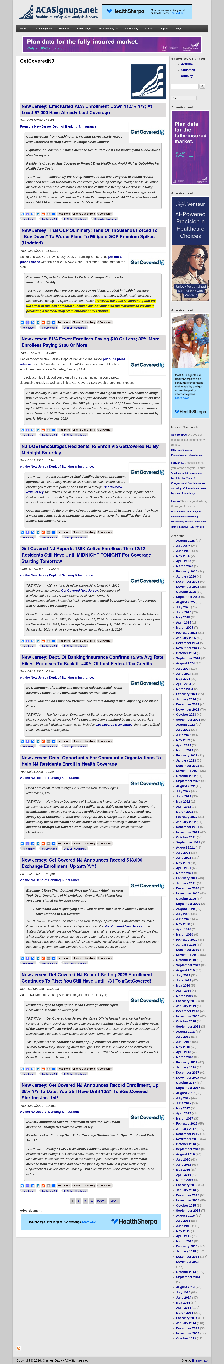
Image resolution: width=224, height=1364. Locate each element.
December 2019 (187, 949)
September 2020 (188, 904)
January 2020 (186, 944)
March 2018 (184, 1057)
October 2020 (186, 898)
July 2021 (183, 852)
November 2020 (187, 893)
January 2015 (186, 1251)
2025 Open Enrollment (75, 963)
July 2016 (183, 1159)
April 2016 (183, 1175)
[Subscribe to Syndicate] (18, 1349)
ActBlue (187, 64)
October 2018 (186, 1021)
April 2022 (183, 806)
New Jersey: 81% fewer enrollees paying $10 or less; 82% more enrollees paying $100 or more (90, 341)
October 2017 (186, 1082)
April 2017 (183, 1113)
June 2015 (183, 1226)
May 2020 (183, 924)
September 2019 (188, 965)
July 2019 (183, 975)
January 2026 (186, 576)
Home (23, 28)
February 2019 (186, 1001)
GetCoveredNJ (49, 219)
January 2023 (186, 760)
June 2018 (183, 1042)
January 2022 (186, 822)
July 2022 (183, 791)
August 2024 (185, 663)
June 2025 (183, 612)
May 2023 (183, 740)
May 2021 (183, 863)
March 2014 (184, 1313)
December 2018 (187, 1011)
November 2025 (187, 586)
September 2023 (188, 719)
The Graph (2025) (42, 28)
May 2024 (183, 679)
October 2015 (186, 1205)
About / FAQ (131, 28)
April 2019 (183, 990)
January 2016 (186, 1190)
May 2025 (183, 617)
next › (101, 1201)
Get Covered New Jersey (79, 590)
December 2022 (187, 766)
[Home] (59, 18)
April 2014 (183, 1307)
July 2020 (183, 914)
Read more (64, 213)
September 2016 (188, 1149)
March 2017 (184, 1118)
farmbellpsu (179, 434)
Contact (149, 28)
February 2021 (186, 878)
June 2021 (183, 857)
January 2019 (186, 1006)
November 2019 (187, 955)
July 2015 (183, 1220)
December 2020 (187, 888)
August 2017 (185, 1093)
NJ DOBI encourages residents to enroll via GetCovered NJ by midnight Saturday (90, 449)
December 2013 (187, 1328)
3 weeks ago (196, 455)
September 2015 (188, 1210)
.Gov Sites (64, 28)
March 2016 (184, 1180)
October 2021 (186, 837)
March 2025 (184, 627)
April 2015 (183, 1236)
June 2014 (183, 1297)
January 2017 (186, 1129)
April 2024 (183, 684)
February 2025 (186, 632)
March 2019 (184, 996)
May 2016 (183, 1169)
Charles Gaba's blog (83, 213)
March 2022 (184, 811)
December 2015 (187, 1195)
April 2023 (183, 745)
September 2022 (188, 781)
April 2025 (183, 622)
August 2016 (185, 1154)
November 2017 (187, 1077)
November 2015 (187, 1200)
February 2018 (186, 1062)
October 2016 (186, 1144)
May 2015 (183, 1231)
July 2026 (183, 546)
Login (179, 28)
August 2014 (185, 1287)
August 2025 (185, 602)
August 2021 (185, 847)
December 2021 (187, 827)
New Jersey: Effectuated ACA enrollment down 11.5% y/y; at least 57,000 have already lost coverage (87, 109)
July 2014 (183, 1292)
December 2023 (187, 704)
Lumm (175, 501)
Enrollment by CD (108, 28)
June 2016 (183, 1164)
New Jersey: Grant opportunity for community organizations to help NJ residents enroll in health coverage (91, 760)
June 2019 (183, 980)
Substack (188, 70)
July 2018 (183, 1036)
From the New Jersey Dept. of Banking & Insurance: (58, 126)
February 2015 (186, 1246)
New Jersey (29, 219)
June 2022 (183, 796)
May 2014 (183, 1302)
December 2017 (187, 1072)
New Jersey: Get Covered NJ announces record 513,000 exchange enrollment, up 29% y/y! (82, 862)
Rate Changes (84, 28)
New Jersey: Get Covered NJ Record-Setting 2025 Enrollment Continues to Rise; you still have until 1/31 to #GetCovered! (87, 977)
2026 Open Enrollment (75, 219)
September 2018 (188, 1026)
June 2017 (183, 1103)
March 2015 (184, 1241)
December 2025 (187, 581)
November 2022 (187, 771)
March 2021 (184, 873)
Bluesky (187, 76)
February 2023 (186, 755)
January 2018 (186, 1067)
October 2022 (186, 776)
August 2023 (185, 724)
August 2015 (185, 1215)
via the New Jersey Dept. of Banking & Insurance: (57, 466)
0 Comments (104, 213)
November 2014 (187, 1262)
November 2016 (187, 1139)
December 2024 (187, 643)
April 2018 (183, 1052)
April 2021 (183, 868)
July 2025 (183, 607)
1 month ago (188, 493)
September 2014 (188, 1277)
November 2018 (187, 1016)
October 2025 (186, 592)
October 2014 (186, 1272)
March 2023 (184, 750)
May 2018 (183, 1047)
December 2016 (187, 1134)
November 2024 (187, 648)
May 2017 (183, 1108)
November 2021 (187, 832)
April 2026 (183, 561)
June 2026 (183, 551)
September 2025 (188, 597)
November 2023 (187, 709)
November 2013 (187, 1333)
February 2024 (186, 694)
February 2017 (186, 1123)
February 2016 (186, 1185)
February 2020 (186, 939)
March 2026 (184, 566)
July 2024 (183, 668)
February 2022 (186, 817)
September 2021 (188, 842)
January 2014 (186, 1323)
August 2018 (185, 1031)
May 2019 (183, 985)
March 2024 (184, 689)
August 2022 (185, 786)
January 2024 (186, 699)
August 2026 (185, 540)
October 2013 (186, 1338)
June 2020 (183, 919)
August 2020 (185, 909)
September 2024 (188, 658)
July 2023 (183, 730)
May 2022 (183, 801)
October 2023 (186, 714)
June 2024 (183, 673)
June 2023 (183, 735)
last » (114, 1201)
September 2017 (188, 1088)
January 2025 (186, 638)
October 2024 (186, 653)
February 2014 (186, 1318)
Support (164, 28)
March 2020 (184, 934)
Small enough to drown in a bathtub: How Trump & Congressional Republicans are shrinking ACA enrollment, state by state (188, 483)
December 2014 (187, 1256)
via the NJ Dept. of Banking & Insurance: (50, 778)
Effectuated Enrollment (105, 219)
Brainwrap (200, 1360)
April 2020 (183, 929)
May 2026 (183, 556)
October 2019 (186, 960)
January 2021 (186, 883)
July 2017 (183, 1098)
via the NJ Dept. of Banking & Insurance (50, 1112)
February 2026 (186, 571)
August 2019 (185, 970)
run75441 (177, 462)
